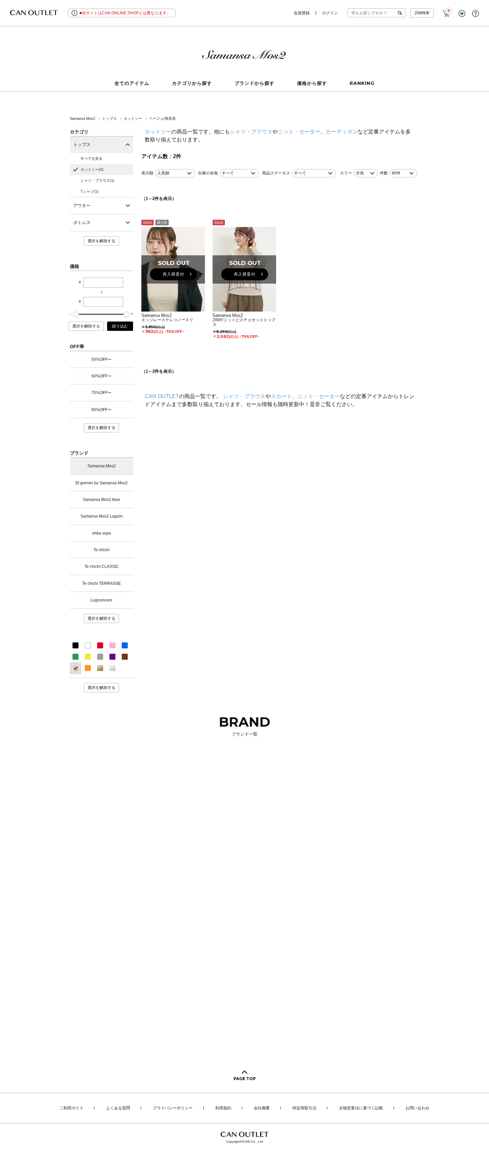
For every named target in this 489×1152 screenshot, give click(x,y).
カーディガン (342, 131)
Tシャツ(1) (89, 191)
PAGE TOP (245, 1078)
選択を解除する (101, 241)
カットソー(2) (92, 169)
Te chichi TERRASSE (101, 583)
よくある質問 (118, 1108)
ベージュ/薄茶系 (162, 118)
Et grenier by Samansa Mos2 (102, 483)
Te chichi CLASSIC (101, 566)
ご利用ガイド (71, 1108)
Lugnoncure (101, 600)
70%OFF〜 (101, 392)
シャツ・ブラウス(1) (97, 180)
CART (446, 11)
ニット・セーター (299, 131)
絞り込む (120, 326)
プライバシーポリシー (173, 1108)
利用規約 (223, 1108)
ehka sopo (101, 533)
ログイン (330, 13)
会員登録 (302, 13)
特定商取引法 (304, 1108)
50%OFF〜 (101, 359)
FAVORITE (462, 13)
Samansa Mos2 (83, 118)
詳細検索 (422, 13)
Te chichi (101, 550)
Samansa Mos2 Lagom (101, 516)
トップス (110, 118)
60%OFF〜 (101, 376)
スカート (281, 396)
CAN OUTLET (162, 396)
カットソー (133, 118)
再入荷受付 (173, 274)
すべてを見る (91, 158)
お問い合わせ (417, 1108)
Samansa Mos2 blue (101, 499)
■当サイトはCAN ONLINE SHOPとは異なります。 (125, 13)
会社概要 (262, 1108)
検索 (401, 13)
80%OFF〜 (101, 409)
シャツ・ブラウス (251, 131)
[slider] (76, 314)
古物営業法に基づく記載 (361, 1108)
